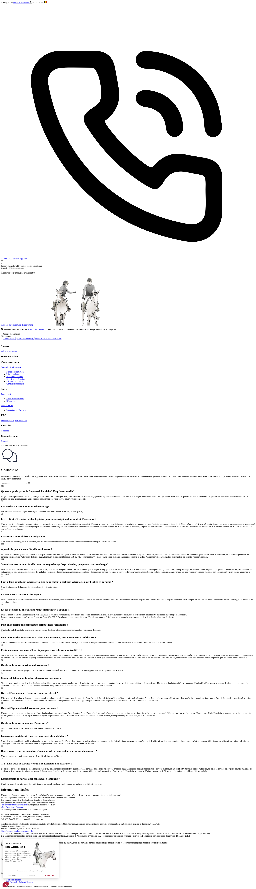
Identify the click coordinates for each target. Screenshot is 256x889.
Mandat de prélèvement (16, 410)
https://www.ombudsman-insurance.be (17, 831)
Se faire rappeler (20, 259)
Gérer (11, 420)
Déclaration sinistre (14, 381)
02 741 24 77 (7, 259)
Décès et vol (9, 339)
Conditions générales (15, 384)
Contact (4, 441)
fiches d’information (35, 329)
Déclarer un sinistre (21, 2)
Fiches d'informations (15, 372)
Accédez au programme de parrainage (17, 325)
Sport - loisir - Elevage (10, 367)
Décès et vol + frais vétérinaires (48, 339)
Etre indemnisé (21, 420)
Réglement (10, 401)
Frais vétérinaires (24, 339)
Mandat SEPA (7, 405)
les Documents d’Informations (15, 805)
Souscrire (5, 420)
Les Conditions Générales (13, 807)
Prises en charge (13, 374)
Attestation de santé (14, 376)
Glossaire (5, 431)
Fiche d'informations (15, 399)
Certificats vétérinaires (15, 379)
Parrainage (5, 394)
